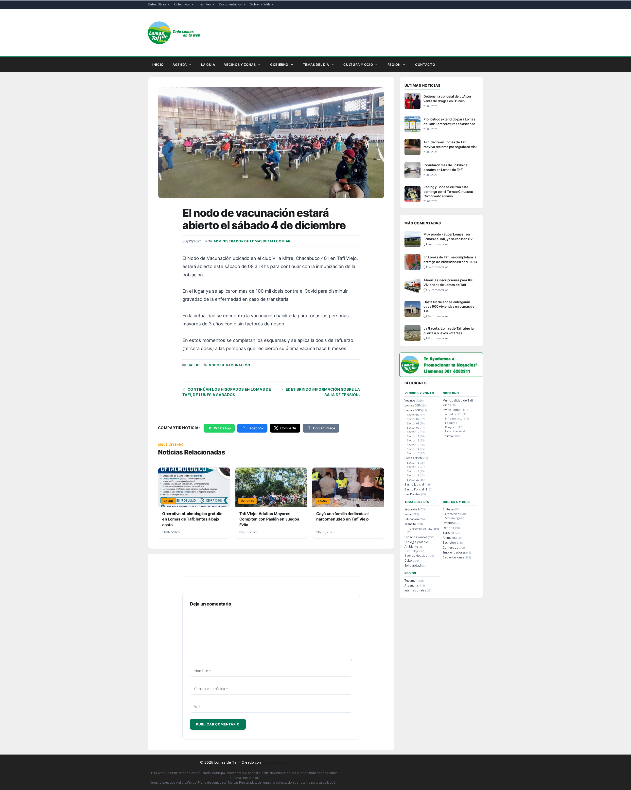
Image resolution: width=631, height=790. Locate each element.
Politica (448, 436)
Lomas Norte (413, 458)
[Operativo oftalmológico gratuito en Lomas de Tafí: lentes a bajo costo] (194, 487)
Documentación (230, 4)
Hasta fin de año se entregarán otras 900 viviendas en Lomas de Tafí (448, 306)
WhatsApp (222, 428)
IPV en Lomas (452, 410)
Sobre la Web (260, 4)
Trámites (204, 4)
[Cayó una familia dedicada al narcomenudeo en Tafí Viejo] (348, 487)
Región (394, 65)
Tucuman (410, 580)
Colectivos (182, 4)
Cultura (448, 509)
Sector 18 (413, 471)
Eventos (448, 523)
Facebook (255, 428)
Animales (449, 538)
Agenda (180, 65)
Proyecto (451, 427)
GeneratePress (275, 762)
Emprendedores (454, 552)
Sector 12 (413, 440)
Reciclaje (413, 551)
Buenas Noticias (415, 556)
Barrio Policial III (415, 489)
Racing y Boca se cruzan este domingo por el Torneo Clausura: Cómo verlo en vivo (448, 191)
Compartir (288, 428)
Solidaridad (412, 565)
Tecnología (450, 542)
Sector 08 (413, 423)
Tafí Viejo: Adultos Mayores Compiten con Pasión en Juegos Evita (269, 519)
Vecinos (409, 400)
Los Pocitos (412, 494)
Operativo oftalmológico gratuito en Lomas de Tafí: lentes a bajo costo (192, 519)
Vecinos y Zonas (240, 65)
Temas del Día (316, 65)
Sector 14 (413, 449)
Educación (411, 519)
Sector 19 (413, 475)
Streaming (452, 518)
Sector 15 (413, 453)
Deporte (449, 528)
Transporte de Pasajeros (423, 528)
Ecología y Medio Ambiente (416, 544)
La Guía (208, 65)
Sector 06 (413, 415)
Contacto (425, 65)
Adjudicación (453, 414)
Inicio (158, 65)
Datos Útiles (157, 4)
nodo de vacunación (229, 365)
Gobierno (279, 65)
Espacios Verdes (415, 537)
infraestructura (455, 418)
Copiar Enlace (324, 428)
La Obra (450, 423)
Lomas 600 (412, 405)
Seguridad (411, 509)
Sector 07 (413, 419)
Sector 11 (413, 436)
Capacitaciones (453, 557)
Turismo (448, 533)
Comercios (450, 547)
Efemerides (452, 514)
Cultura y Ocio (358, 65)
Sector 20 (413, 479)
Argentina (411, 585)
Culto (408, 560)
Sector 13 (413, 445)
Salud (194, 365)
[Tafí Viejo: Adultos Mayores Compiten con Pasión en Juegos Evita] (271, 487)
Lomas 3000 (412, 410)
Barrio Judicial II (415, 484)
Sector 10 (413, 432)
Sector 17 (413, 467)
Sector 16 (413, 462)
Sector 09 (413, 427)
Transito (410, 524)
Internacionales (415, 590)
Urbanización (454, 431)
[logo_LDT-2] (441, 375)
